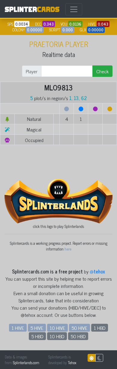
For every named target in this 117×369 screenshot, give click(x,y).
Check (102, 71)
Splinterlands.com (26, 362)
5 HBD (37, 336)
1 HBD (99, 328)
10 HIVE (57, 328)
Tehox (72, 362)
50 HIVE (79, 328)
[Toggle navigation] (73, 9)
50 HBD (78, 336)
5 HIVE (37, 328)
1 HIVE (18, 328)
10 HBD (57, 336)
